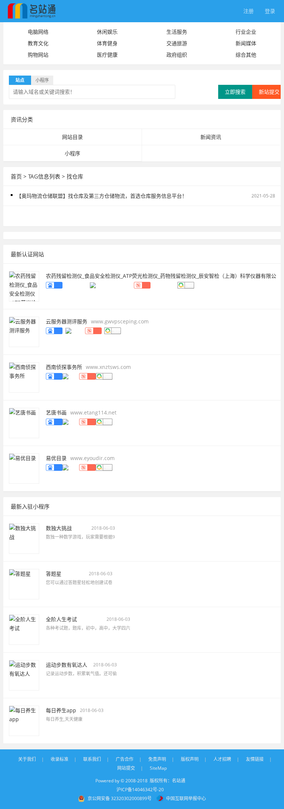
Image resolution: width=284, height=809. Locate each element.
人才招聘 (222, 759)
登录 (270, 10)
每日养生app (61, 710)
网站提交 (126, 768)
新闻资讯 (210, 136)
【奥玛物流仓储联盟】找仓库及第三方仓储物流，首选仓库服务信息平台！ (101, 195)
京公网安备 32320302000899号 (120, 798)
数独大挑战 (59, 528)
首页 (16, 176)
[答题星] (24, 583)
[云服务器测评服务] (24, 330)
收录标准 (59, 759)
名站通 (178, 781)
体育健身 (107, 43)
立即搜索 (235, 91)
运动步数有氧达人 (66, 664)
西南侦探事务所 (64, 366)
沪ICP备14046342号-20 (140, 789)
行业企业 (246, 31)
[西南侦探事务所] (24, 376)
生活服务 (176, 31)
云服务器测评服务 (66, 321)
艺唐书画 (56, 412)
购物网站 (38, 54)
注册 (248, 10)
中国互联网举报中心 (186, 798)
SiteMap (158, 768)
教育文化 (38, 43)
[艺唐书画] (24, 422)
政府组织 (176, 54)
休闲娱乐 (107, 31)
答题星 (53, 573)
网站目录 (72, 136)
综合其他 (246, 54)
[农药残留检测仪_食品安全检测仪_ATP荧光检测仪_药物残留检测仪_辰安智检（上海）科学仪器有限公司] (24, 285)
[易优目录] (24, 467)
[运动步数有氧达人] (24, 674)
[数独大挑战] (24, 537)
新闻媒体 (246, 43)
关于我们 (27, 759)
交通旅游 (176, 43)
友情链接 (255, 759)
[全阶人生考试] (24, 628)
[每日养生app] (24, 719)
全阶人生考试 (61, 619)
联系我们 (92, 759)
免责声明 (157, 759)
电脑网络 (38, 31)
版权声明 (190, 759)
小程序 (72, 153)
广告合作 (124, 759)
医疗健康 (107, 54)
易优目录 (56, 458)
